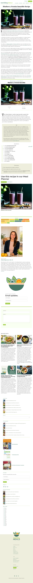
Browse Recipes (16, 560)
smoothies (16, 219)
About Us (15, 547)
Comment (4, 314)
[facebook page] (14, 576)
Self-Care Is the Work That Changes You (11, 412)
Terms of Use (15, 552)
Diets (24, 3)
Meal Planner (15, 558)
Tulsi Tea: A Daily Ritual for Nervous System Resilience (13, 432)
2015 (4, 518)
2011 (4, 522)
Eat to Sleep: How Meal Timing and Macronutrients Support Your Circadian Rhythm (7, 346)
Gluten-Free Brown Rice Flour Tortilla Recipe (12, 491)
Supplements (15, 553)
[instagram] (7, 486)
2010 (4, 523)
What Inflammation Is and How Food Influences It (13, 405)
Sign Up (30, 1)
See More (2, 271)
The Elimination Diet (15, 454)
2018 (4, 515)
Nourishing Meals (15, 444)
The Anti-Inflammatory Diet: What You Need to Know (13, 407)
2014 (4, 519)
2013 (4, 520)
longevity (27, 221)
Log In (26, 1)
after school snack (18, 221)
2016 (4, 517)
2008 (4, 525)
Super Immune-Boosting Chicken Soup (11, 503)
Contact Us (15, 551)
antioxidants (7, 221)
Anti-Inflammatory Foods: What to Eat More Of (12, 430)
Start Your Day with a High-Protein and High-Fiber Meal (24, 376)
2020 (4, 514)
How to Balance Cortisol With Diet (10, 494)
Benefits (27, 3)
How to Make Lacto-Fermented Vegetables (11, 501)
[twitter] (5, 486)
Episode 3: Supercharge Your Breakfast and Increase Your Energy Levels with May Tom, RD (8, 376)
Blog (31, 3)
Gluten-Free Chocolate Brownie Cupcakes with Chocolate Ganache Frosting (16, 423)
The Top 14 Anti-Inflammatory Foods (11, 400)
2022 (4, 512)
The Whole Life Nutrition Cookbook (18, 465)
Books (14, 550)
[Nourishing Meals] (6, 3)
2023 (4, 511)
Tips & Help (16, 566)
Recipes (20, 3)
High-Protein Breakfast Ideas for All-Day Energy (24, 345)
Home (14, 546)
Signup (15, 567)
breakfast (2, 221)
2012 (4, 521)
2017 (4, 516)
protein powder (11, 219)
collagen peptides (26, 219)
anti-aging (23, 221)
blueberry (20, 219)
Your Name (4, 310)
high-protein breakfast (5, 219)
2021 (4, 513)
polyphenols (12, 221)
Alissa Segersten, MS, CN (7, 260)
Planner (16, 3)
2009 (4, 524)
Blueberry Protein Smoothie (16, 83)
